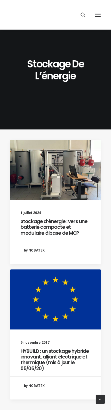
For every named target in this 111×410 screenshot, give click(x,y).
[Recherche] (80, 14)
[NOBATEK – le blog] (51, 15)
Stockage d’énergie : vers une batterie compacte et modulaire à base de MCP (53, 227)
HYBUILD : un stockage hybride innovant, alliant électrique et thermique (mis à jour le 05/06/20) (54, 360)
